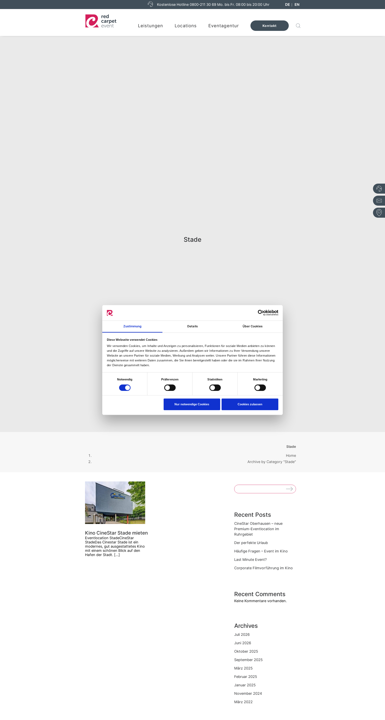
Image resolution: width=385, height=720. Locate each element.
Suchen (291, 490)
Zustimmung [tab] (132, 326)
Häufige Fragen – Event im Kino (261, 551)
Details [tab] (192, 326)
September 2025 (248, 660)
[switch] (170, 387)
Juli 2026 (242, 634)
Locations (186, 25)
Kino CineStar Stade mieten (116, 533)
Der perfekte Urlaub (251, 543)
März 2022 (243, 702)
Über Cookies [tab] (252, 326)
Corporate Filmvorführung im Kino (263, 568)
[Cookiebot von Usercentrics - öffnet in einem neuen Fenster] (260, 313)
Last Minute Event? (250, 559)
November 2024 (248, 693)
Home (291, 455)
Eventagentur (223, 25)
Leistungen (150, 25)
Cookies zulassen (250, 404)
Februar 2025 (245, 676)
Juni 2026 (242, 643)
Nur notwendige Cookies (191, 404)
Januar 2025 (245, 685)
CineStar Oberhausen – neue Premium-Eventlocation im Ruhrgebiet (258, 528)
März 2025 (243, 668)
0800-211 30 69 (203, 4)
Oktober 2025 (246, 651)
